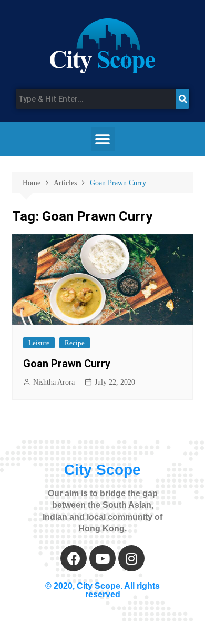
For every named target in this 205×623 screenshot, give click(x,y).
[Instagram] (131, 558)
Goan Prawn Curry (66, 363)
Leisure (38, 343)
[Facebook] (73, 558)
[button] (103, 139)
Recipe (75, 343)
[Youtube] (102, 558)
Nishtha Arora (54, 382)
